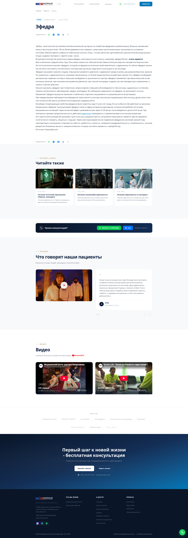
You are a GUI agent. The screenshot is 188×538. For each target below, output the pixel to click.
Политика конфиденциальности (123, 534)
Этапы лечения (101, 505)
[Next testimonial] (150, 314)
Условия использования (144, 534)
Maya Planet (130, 505)
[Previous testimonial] (145, 314)
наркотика (86, 113)
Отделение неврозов (73, 505)
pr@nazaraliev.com (103, 475)
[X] (63, 35)
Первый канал (49, 419)
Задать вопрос (104, 468)
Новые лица (95, 427)
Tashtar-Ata (130, 509)
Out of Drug (130, 502)
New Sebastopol (78, 427)
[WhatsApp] (49, 35)
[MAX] (37, 523)
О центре (99, 502)
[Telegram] (54, 35)
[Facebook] (58, 35)
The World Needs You (133, 512)
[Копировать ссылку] (68, 35)
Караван (141, 419)
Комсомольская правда (121, 419)
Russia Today (68, 419)
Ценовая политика (102, 516)
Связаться (146, 4)
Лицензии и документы (104, 520)
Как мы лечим (94, 4)
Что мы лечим (79, 4)
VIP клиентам (100, 523)
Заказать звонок (84, 468)
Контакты (108, 4)
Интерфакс (100, 419)
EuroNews (85, 419)
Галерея (99, 513)
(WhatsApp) (46, 515)
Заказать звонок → (142, 228)
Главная (38, 11)
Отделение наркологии (74, 502)
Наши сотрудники (102, 509)
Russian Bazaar (111, 427)
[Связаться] (182, 532)
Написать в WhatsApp (110, 228)
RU (59, 4)
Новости (46, 11)
